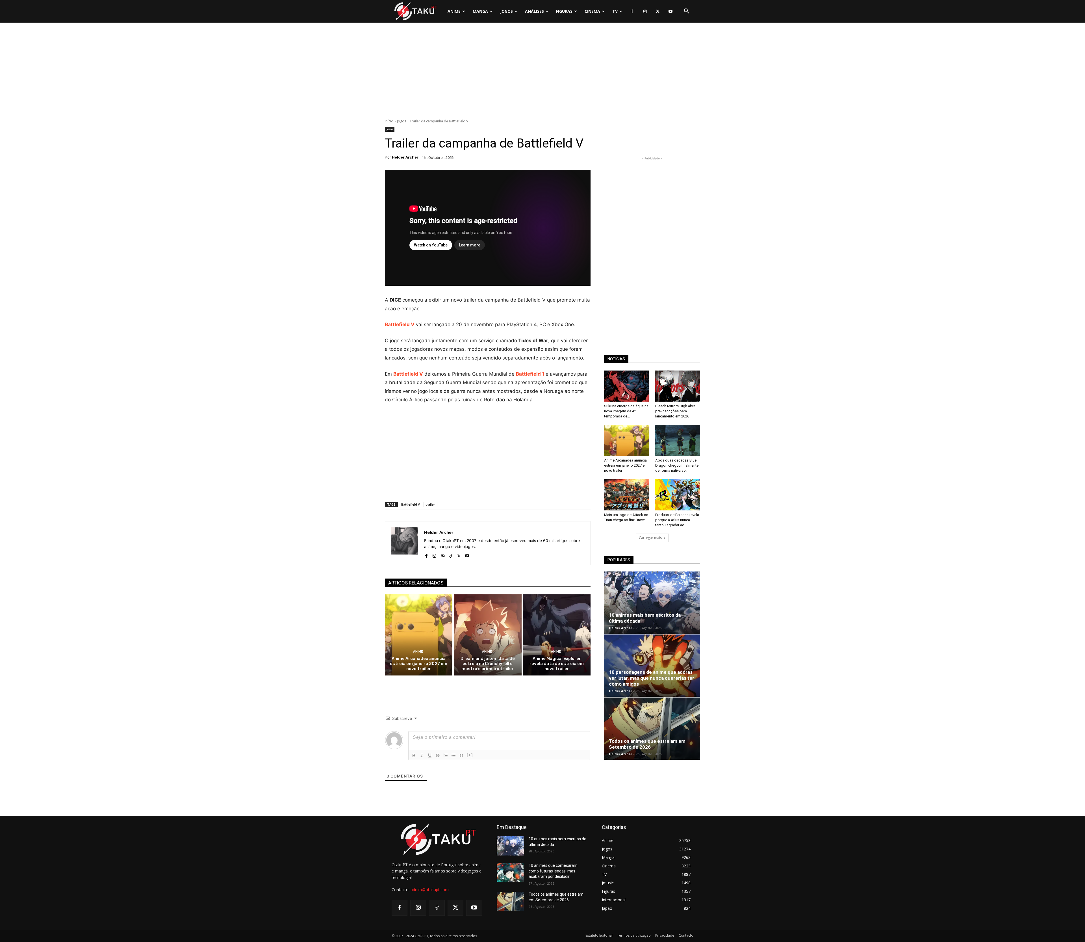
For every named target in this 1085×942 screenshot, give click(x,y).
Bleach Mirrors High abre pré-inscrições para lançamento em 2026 (675, 411)
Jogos (401, 121)
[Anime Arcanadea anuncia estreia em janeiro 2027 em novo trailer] (418, 634)
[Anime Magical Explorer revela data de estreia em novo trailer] (557, 634)
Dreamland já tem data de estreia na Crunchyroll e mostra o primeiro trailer (488, 663)
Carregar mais (650, 537)
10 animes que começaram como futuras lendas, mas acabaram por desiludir (553, 871)
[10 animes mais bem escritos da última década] (652, 602)
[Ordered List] (446, 755)
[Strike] (438, 755)
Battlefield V (410, 504)
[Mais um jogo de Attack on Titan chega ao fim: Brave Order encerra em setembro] (626, 494)
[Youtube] (670, 11)
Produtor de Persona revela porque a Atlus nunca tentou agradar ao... (677, 520)
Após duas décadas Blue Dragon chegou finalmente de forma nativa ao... (676, 465)
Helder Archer (405, 157)
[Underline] (430, 755)
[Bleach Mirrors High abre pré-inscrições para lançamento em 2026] (677, 386)
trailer (430, 504)
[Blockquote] (461, 755)
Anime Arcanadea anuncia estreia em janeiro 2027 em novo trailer (418, 663)
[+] (470, 755)
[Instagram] (645, 11)
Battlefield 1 (530, 374)
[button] (686, 11)
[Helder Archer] (404, 543)
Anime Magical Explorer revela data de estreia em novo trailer (557, 663)
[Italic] (422, 755)
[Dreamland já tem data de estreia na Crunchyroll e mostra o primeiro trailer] (487, 634)
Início (389, 121)
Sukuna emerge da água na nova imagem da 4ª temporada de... (626, 411)
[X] (658, 11)
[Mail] (442, 555)
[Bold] (414, 755)
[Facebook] (632, 11)
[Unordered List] (453, 755)
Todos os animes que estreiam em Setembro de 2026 (647, 744)
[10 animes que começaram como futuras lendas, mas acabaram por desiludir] (510, 872)
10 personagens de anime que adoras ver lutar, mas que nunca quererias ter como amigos (651, 678)
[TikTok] (451, 555)
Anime (418, 651)
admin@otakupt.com (430, 889)
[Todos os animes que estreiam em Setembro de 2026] (652, 729)
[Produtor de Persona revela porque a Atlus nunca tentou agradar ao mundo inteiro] (677, 494)
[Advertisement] (542, 72)
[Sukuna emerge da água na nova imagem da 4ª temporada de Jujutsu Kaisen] (626, 386)
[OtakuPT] (415, 11)
